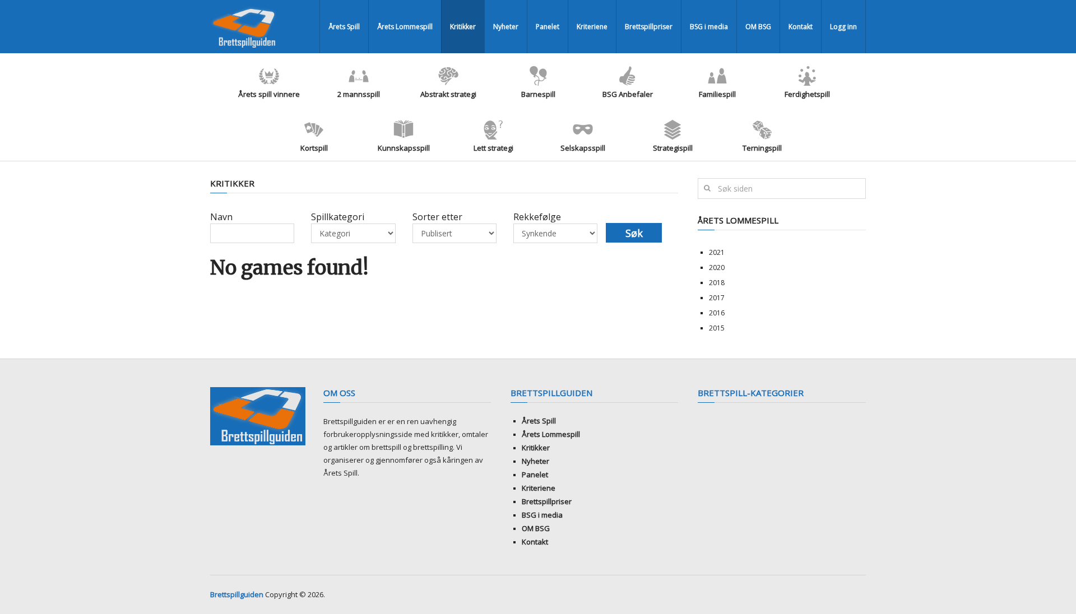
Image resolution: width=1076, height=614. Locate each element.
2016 (717, 313)
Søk (634, 233)
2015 (717, 328)
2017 (717, 298)
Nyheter (505, 26)
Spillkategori (337, 217)
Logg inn (843, 26)
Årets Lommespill (405, 26)
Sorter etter (437, 217)
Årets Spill (344, 26)
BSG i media (709, 26)
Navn (221, 217)
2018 (717, 282)
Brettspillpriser (648, 26)
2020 (717, 267)
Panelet (547, 26)
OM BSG (758, 26)
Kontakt (801, 26)
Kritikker (463, 26)
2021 (717, 252)
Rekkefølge (537, 217)
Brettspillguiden (236, 594)
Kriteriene (592, 26)
